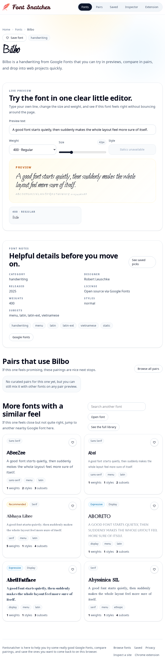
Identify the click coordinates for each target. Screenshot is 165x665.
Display (113, 504)
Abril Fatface (21, 580)
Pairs (99, 7)
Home (6, 29)
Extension (151, 7)
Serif (34, 504)
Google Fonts (21, 337)
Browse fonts (122, 648)
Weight (14, 140)
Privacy (150, 648)
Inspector (131, 7)
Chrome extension (147, 655)
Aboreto (99, 516)
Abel (92, 453)
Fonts (85, 7)
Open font (98, 417)
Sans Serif (14, 441)
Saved (114, 7)
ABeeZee (16, 453)
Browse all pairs (148, 369)
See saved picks (138, 262)
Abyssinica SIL (103, 580)
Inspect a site (122, 655)
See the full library (103, 427)
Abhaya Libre (19, 516)
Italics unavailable (132, 149)
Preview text (17, 121)
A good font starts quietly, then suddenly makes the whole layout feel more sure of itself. (40, 466)
